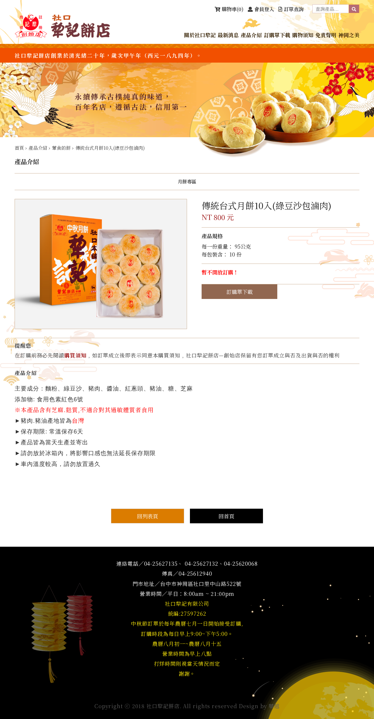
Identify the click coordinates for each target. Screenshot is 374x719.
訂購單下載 (277, 35)
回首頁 (226, 516)
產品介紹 (251, 35)
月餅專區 (187, 181)
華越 (274, 706)
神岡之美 (348, 35)
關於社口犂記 (200, 35)
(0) (232, 9)
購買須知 (75, 355)
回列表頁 (147, 516)
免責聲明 (325, 35)
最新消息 (228, 35)
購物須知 (302, 35)
